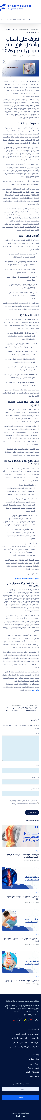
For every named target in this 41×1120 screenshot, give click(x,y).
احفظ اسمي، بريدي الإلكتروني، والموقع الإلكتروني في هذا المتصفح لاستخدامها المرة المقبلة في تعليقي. (23, 802)
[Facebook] (36, 1020)
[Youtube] (14, 1020)
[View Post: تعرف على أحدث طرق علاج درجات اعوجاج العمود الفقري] (20, 878)
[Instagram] (30, 1020)
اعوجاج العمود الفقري (25, 55)
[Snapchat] (25, 1020)
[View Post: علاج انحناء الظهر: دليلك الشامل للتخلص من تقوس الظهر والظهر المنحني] (20, 836)
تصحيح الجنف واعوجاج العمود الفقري (27, 578)
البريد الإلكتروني (35, 777)
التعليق (36, 733)
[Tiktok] (19, 1020)
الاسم (37, 765)
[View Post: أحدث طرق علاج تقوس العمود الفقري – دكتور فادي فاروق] (20, 920)
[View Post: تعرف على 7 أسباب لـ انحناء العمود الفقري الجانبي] (20, 962)
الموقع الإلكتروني (34, 789)
